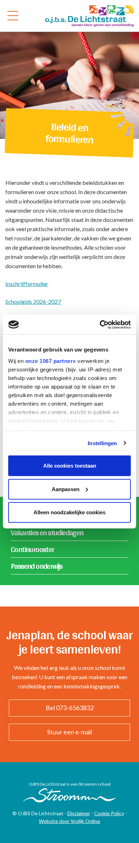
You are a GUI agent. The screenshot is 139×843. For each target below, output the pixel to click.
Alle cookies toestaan (69, 466)
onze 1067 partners (50, 361)
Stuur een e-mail (69, 732)
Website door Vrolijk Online (69, 821)
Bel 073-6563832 (70, 708)
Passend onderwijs (36, 566)
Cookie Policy (109, 813)
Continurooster (32, 549)
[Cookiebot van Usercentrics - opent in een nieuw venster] (100, 324)
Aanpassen (65, 489)
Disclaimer (78, 813)
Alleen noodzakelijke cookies (69, 512)
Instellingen (102, 443)
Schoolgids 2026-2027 (33, 301)
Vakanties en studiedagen (47, 532)
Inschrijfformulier (26, 283)
